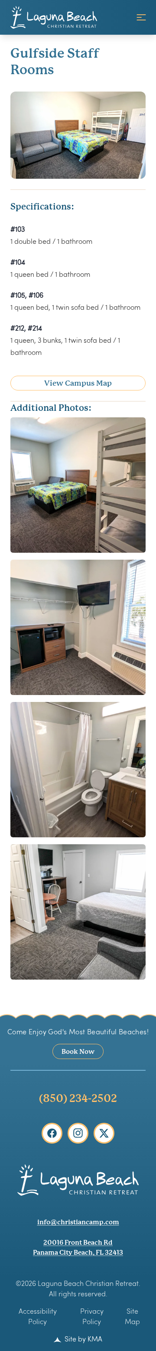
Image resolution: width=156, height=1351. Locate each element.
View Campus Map (78, 383)
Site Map (132, 1316)
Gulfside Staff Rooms (55, 61)
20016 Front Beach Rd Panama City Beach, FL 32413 (78, 1247)
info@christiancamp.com (78, 1222)
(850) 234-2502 (78, 1098)
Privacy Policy (92, 1316)
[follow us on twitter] (104, 1133)
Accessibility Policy (38, 1316)
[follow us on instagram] (78, 1133)
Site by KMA (82, 1338)
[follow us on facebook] (52, 1133)
